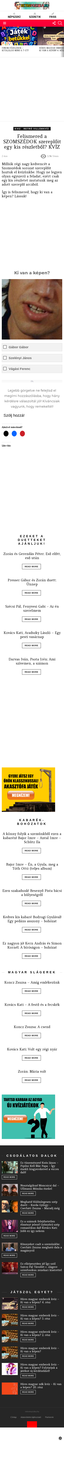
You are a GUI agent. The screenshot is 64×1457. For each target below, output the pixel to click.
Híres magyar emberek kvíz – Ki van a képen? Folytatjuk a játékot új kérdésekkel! (39, 1368)
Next (62, 42)
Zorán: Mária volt (32, 1071)
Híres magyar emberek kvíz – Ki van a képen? (39, 1349)
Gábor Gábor (18, 347)
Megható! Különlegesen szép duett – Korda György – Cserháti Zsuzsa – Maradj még (40, 1205)
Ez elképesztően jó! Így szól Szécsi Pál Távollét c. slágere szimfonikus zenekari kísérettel (41, 1267)
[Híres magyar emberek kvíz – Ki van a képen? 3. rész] (10, 1320)
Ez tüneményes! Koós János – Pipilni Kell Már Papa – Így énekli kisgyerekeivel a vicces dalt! (39, 1167)
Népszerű (14, 16)
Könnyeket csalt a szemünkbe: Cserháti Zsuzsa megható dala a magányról (41, 1247)
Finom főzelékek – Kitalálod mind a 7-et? (15, 49)
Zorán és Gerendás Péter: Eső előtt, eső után (32, 556)
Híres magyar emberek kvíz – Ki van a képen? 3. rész (39, 1317)
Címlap (13, 1417)
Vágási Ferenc (19, 369)
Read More (31, 566)
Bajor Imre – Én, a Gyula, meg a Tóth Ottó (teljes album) (32, 866)
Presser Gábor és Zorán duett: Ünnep (32, 582)
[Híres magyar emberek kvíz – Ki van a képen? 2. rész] (10, 1336)
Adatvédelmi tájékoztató (31, 1417)
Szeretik (35, 16)
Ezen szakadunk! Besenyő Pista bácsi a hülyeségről (32, 892)
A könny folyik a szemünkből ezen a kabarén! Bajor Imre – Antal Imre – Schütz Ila (32, 838)
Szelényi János (20, 358)
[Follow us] (54, 23)
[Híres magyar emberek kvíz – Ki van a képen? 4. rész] (10, 1304)
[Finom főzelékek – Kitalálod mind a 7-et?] (18, 36)
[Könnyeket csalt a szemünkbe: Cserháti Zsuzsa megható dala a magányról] (10, 1247)
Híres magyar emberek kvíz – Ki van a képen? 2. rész (39, 1333)
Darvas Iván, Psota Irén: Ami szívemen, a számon (32, 661)
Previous (2, 42)
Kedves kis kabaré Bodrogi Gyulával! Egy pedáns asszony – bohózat (32, 919)
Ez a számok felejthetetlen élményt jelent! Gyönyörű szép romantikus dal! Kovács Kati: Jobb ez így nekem (40, 1226)
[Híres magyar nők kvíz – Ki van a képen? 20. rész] (10, 1389)
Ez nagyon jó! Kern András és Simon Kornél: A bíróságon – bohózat (32, 945)
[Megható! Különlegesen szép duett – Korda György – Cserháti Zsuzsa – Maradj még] (10, 1206)
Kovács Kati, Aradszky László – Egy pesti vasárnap (32, 635)
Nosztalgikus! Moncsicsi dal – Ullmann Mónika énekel (39, 1187)
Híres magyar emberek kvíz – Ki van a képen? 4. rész (39, 1300)
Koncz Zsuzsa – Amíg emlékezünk (32, 982)
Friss (52, 16)
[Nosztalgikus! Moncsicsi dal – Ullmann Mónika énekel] (10, 1190)
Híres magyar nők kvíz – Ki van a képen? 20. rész (41, 1385)
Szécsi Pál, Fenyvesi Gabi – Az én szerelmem (32, 608)
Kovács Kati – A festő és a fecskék (32, 1004)
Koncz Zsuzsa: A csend (32, 1027)
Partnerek (49, 1417)
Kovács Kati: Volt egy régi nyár (32, 1049)
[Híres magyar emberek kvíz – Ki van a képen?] (10, 1353)
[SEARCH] (60, 23)
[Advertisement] (32, 89)
